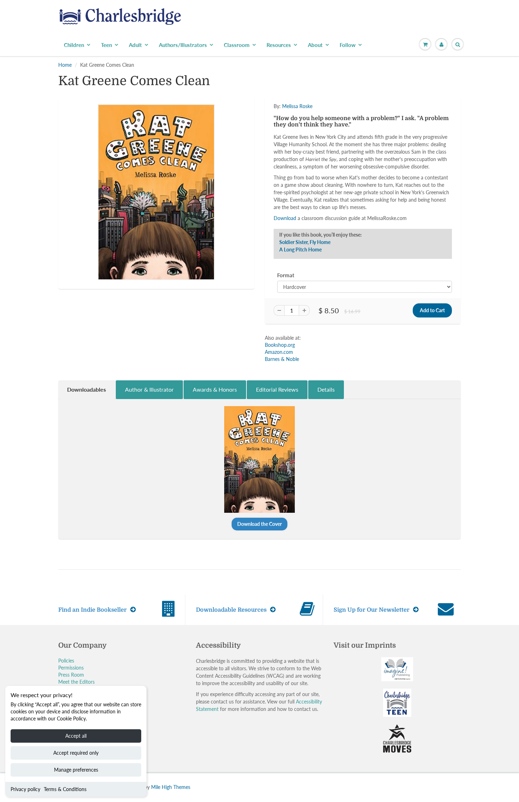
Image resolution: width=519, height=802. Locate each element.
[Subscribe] (358, 136)
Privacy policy (25, 789)
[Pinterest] (329, 159)
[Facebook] (312, 159)
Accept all (75, 736)
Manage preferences (76, 770)
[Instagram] (347, 159)
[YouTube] (364, 159)
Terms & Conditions (65, 789)
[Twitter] (295, 159)
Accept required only (76, 753)
